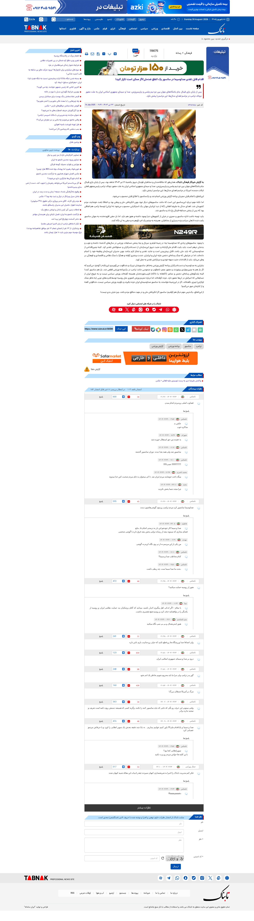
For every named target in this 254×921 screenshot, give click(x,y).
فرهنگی (122, 29)
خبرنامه (147, 893)
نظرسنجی (99, 19)
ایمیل (200, 830)
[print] (86, 53)
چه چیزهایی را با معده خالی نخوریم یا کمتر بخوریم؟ (58, 101)
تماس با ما (160, 893)
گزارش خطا (95, 369)
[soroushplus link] (147, 309)
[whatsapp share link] (176, 330)
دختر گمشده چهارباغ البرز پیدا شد (65, 219)
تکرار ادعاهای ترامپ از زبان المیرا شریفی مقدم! (60, 223)
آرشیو (109, 19)
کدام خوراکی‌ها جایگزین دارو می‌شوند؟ (63, 178)
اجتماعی (133, 29)
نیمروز (141, 19)
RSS (72, 893)
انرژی (112, 29)
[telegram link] (161, 309)
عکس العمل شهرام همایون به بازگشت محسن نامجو (57, 174)
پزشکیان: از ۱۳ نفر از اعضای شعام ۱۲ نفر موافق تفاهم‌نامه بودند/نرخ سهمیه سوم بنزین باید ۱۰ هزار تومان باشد (54, 230)
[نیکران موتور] (144, 232)
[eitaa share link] (170, 330)
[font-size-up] (115, 53)
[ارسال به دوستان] (194, 330)
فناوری (73, 29)
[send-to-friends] (92, 53)
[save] (98, 53)
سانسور (188, 346)
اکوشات (131, 19)
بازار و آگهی (85, 29)
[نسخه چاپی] (200, 330)
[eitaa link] (134, 309)
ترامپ (198, 346)
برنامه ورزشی (174, 346)
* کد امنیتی (198, 856)
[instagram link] (140, 309)
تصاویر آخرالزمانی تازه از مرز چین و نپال (63, 155)
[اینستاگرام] (164, 329)
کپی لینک (121, 329)
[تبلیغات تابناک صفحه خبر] (217, 64)
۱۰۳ (135, 56)
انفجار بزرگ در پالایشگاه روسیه (66, 56)
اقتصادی (165, 29)
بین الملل (177, 29)
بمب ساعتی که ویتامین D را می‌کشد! (64, 129)
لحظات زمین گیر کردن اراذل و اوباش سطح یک (60, 209)
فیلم (105, 29)
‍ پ (109, 54)
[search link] (53, 19)
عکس (96, 29)
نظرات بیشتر (144, 808)
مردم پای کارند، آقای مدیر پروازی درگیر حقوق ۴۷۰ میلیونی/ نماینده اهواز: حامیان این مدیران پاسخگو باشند (56, 203)
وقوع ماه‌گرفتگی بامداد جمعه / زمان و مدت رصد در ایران (56, 192)
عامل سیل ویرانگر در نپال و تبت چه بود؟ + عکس (59, 196)
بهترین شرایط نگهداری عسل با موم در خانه (61, 92)
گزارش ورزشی (157, 346)
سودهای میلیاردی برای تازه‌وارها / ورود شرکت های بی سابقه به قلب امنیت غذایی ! (55, 72)
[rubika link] (174, 309)
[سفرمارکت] (144, 358)
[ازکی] (178, 7)
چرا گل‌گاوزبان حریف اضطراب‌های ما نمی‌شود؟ (60, 110)
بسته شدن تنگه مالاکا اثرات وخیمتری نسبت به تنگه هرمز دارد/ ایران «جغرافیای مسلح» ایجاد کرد (55, 80)
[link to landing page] (217, 28)
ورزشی (154, 29)
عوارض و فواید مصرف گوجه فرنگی (64, 164)
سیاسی (144, 29)
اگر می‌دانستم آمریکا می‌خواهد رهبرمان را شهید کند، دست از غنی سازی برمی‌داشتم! (54, 185)
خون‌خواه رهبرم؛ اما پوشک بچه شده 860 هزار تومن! (58, 169)
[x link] (127, 309)
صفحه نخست (192, 29)
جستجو (122, 893)
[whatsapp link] (167, 309)
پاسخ (101, 397)
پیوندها (87, 19)
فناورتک (120, 19)
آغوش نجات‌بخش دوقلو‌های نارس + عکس (62, 106)
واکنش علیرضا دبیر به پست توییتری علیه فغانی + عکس (178, 381)
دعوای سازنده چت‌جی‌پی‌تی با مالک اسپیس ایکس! (58, 115)
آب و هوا (100, 893)
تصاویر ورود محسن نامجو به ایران (65, 160)
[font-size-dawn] (103, 53)
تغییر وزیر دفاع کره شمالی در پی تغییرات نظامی (59, 60)
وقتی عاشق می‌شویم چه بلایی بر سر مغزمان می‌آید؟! (57, 120)
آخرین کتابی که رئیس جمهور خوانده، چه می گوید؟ (58, 87)
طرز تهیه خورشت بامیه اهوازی (66, 124)
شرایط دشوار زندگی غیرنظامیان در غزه (64, 65)
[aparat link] (113, 309)
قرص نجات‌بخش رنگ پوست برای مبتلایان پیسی (59, 96)
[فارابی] (144, 68)
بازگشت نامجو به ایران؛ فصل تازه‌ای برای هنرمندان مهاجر (56, 214)
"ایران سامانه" (29, 907)
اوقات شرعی (85, 893)
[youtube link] (120, 309)
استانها (62, 29)
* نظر (201, 839)
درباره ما (174, 893)
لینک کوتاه (142, 328)
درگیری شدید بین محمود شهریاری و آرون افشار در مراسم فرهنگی (196, 39)
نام (202, 822)
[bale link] (154, 309)
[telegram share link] (188, 330)
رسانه (178, 53)
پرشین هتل (74, 142)
